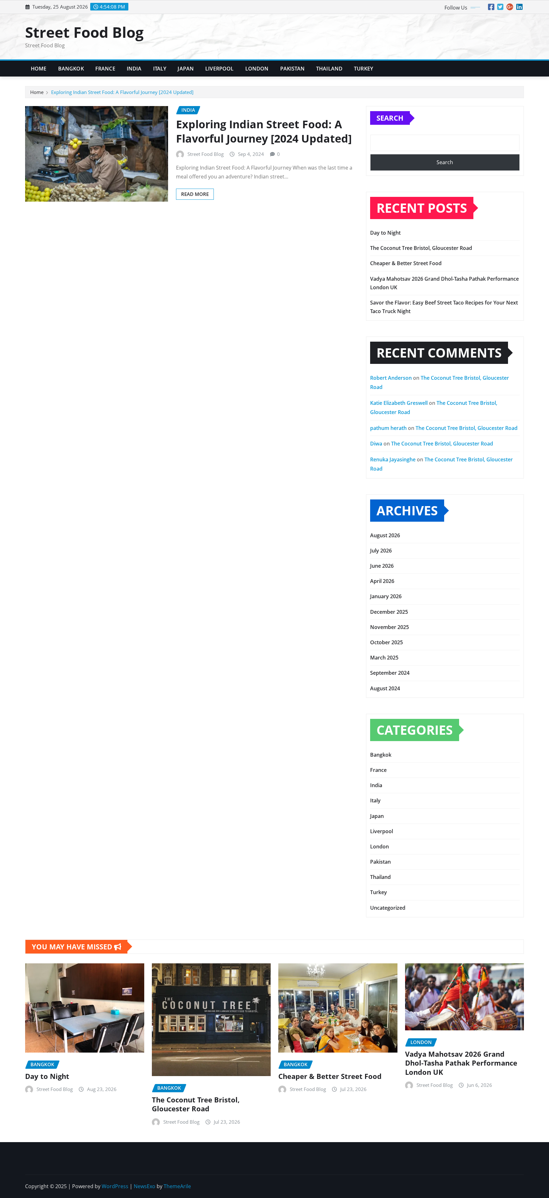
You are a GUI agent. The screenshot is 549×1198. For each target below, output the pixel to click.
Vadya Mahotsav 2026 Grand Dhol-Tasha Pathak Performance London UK (461, 1063)
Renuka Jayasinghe (393, 459)
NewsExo (144, 1186)
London (257, 68)
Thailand (329, 68)
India (134, 68)
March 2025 (384, 657)
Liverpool (219, 68)
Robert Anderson (391, 377)
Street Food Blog (84, 32)
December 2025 (389, 611)
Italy (159, 68)
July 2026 (381, 550)
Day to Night (385, 232)
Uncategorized (387, 907)
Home (39, 68)
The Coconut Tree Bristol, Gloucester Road (421, 247)
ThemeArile (177, 1186)
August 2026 (385, 535)
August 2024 (385, 688)
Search (389, 118)
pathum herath (388, 428)
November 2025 (389, 627)
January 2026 (386, 596)
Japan (186, 68)
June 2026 (382, 565)
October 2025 (386, 642)
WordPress (115, 1186)
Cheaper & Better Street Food (406, 263)
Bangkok (71, 68)
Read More (195, 194)
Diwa (376, 443)
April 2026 (382, 581)
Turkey (363, 68)
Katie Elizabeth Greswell (399, 402)
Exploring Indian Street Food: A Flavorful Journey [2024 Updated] (122, 92)
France (105, 68)
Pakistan (292, 68)
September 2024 (390, 672)
